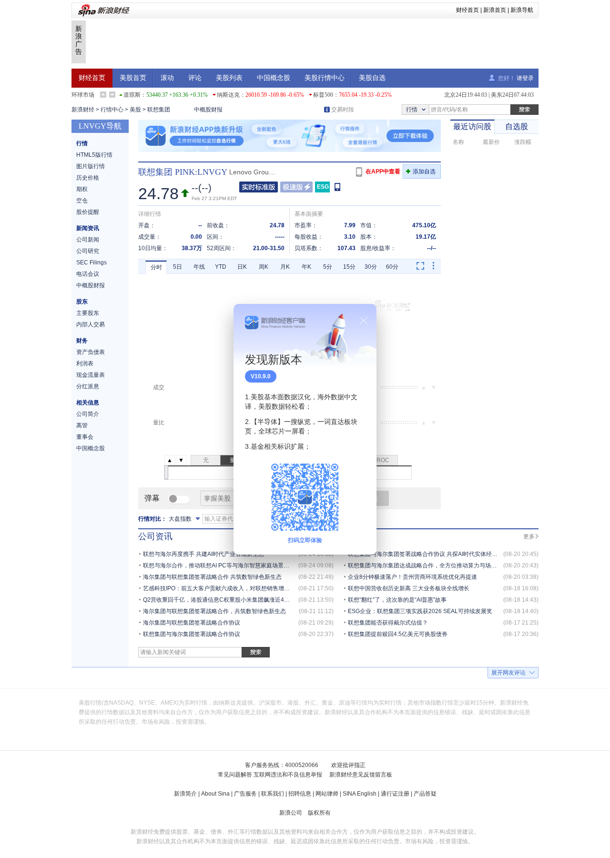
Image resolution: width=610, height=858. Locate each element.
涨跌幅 (522, 142)
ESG (323, 186)
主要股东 (87, 313)
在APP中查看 (383, 171)
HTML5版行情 (94, 154)
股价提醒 (87, 212)
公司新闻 (87, 239)
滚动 (167, 77)
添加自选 (424, 171)
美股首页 (133, 77)
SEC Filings (91, 262)
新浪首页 (494, 10)
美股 (135, 109)
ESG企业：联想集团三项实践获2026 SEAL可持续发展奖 (420, 611)
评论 (195, 77)
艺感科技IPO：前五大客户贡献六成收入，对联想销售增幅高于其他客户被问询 (242, 588)
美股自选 (372, 77)
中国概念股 (273, 77)
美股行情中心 (325, 77)
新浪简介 (185, 793)
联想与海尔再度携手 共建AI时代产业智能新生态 (203, 554)
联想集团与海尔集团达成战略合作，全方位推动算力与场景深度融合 (433, 565)
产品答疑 (425, 793)
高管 (82, 425)
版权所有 (319, 812)
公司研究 (87, 251)
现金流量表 (90, 375)
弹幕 (152, 498)
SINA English (359, 793)
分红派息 (87, 386)
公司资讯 (155, 536)
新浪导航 (521, 10)
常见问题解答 (235, 774)
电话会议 (87, 274)
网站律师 (326, 793)
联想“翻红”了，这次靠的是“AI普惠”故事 (397, 599)
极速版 (296, 187)
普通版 (258, 187)
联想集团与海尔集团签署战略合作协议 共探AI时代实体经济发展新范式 (437, 554)
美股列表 (229, 77)
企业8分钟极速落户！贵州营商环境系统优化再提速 (412, 577)
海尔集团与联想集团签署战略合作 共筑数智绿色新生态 (212, 577)
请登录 (525, 78)
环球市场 (82, 94)
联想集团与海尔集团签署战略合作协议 (191, 634)
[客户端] (338, 187)
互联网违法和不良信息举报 (288, 774)
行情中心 (112, 109)
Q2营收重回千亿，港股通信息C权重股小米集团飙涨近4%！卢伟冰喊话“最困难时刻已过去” (258, 599)
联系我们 (272, 793)
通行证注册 (395, 793)
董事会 (84, 437)
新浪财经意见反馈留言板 (360, 774)
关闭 (363, 320)
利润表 (84, 363)
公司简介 (87, 414)
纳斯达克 (228, 94)
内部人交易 (90, 324)
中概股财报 (208, 109)
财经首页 (467, 10)
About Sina (215, 793)
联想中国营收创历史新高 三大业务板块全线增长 (408, 588)
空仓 (82, 200)
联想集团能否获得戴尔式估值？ (388, 622)
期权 (82, 189)
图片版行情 (90, 166)
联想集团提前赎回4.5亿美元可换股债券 (397, 634)
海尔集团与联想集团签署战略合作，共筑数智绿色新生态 (214, 611)
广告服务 (245, 793)
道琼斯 (132, 94)
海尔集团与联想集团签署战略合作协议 (191, 622)
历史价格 (87, 177)
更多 (529, 536)
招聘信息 (299, 793)
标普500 (323, 94)
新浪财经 (82, 109)
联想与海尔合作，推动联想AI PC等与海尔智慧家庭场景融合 (219, 565)
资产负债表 (90, 352)
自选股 (516, 126)
